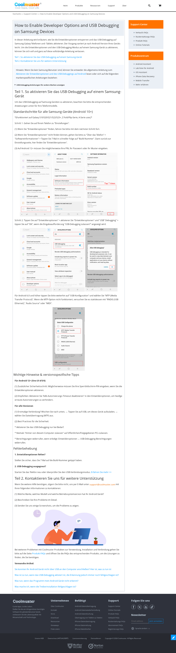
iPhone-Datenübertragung (85, 621)
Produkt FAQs (113, 614)
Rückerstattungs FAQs (116, 621)
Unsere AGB (39, 638)
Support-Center (30, 14)
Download (55, 618)
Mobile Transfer (142, 80)
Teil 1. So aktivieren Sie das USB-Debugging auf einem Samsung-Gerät (48, 57)
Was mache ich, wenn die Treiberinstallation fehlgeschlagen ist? (45, 586)
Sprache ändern (141, 628)
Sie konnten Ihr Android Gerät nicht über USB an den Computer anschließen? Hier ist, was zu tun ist (63, 569)
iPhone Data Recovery (145, 76)
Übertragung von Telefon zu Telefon (88, 618)
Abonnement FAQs (115, 625)
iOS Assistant (141, 72)
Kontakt (54, 610)
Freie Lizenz (55, 629)
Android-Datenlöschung (84, 614)
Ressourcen (55, 621)
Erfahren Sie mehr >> (101, 472)
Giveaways (55, 625)
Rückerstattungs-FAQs (145, 36)
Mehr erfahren (142, 84)
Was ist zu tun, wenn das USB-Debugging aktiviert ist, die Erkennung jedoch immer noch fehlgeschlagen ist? (67, 575)
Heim (65, 5)
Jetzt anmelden (155, 621)
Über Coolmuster (57, 606)
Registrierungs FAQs (116, 629)
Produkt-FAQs (38, 553)
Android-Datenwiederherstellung (87, 610)
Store (53, 614)
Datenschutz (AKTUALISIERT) (58, 638)
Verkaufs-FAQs (142, 32)
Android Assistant (143, 64)
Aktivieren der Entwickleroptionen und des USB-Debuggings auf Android (51, 73)
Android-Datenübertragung (85, 606)
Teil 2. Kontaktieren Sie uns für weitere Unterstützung (40, 61)
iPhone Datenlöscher (83, 629)
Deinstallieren (96, 638)
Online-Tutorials (143, 45)
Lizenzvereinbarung (80, 638)
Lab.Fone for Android (145, 68)
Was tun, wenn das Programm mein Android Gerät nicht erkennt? (46, 580)
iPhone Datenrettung (83, 625)
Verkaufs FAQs (113, 618)
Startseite (17, 14)
